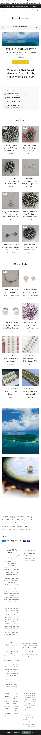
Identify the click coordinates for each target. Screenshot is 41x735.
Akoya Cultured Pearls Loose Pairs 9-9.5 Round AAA (30, 358)
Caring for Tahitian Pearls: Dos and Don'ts (29, 651)
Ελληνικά (15, 709)
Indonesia (15, 701)
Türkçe (16, 716)
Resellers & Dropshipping (9, 523)
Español (5, 536)
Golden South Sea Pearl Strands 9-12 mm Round (30, 391)
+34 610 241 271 (29, 718)
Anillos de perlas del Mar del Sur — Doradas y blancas (11, 676)
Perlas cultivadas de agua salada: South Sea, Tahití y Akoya (11, 635)
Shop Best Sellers (20, 62)
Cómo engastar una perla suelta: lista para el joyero (11, 614)
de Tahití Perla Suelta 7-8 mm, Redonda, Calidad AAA (11, 148)
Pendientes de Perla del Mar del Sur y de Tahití (11, 666)
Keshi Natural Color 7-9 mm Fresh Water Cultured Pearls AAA (30, 325)
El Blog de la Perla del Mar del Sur (29, 656)
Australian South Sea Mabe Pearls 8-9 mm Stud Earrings (11, 325)
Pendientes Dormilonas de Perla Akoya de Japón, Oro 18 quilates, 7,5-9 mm (30, 181)
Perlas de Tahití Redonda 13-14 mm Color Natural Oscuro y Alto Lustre (10, 181)
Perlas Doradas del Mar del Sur (11, 661)
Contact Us (29, 520)
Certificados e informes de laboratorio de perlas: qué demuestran (11, 628)
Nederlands (7, 706)
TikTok (26, 526)
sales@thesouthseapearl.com (29, 721)
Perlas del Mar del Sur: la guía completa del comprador (11, 563)
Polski (15, 711)
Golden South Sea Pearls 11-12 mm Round (11, 391)
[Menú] (4, 10)
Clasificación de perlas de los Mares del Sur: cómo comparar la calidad (11, 587)
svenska (16, 714)
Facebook (32, 725)
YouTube (12, 526)
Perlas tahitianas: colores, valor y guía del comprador (11, 569)
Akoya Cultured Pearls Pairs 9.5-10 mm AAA (10, 358)
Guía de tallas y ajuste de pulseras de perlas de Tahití (11, 609)
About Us (5, 517)
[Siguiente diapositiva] (36, 39)
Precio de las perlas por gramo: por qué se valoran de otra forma (11, 580)
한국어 (16, 694)
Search (29, 523)
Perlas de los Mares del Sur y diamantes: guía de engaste (11, 604)
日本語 (7, 711)
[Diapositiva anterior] (4, 39)
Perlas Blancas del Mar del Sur (11, 657)
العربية (15, 696)
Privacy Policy (16, 520)
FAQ (23, 520)
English (7, 694)
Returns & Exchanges (26, 517)
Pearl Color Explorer (29, 558)
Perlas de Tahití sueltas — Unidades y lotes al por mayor (11, 647)
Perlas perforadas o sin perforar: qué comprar (11, 623)
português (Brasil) (7, 715)
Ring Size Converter (29, 561)
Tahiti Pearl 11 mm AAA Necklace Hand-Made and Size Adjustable (10, 292)
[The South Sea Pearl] (20, 18)
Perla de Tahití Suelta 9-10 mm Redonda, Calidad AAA (30, 247)
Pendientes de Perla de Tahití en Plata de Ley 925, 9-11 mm (10, 247)
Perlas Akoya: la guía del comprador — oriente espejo (11, 574)
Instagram (5, 526)
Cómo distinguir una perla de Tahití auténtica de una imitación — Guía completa (29, 646)
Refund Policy (6, 520)
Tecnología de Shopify (24, 529)
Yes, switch (26, 733)
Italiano (7, 701)
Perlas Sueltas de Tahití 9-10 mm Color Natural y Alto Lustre (30, 214)
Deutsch (7, 704)
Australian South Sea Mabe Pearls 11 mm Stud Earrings (30, 292)
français (7, 709)
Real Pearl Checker (29, 556)
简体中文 (15, 699)
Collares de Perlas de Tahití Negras (11, 653)
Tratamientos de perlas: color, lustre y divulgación (11, 599)
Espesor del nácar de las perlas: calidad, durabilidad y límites (11, 593)
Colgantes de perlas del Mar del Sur (11, 670)
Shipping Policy (14, 517)
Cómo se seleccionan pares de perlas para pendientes (11, 618)
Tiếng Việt (15, 706)
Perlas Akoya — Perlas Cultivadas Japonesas (11, 686)
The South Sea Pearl (11, 529)
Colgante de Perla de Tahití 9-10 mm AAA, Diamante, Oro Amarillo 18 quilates (10, 214)
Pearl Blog (22, 523)
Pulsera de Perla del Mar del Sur (11, 681)
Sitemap (19, 526)
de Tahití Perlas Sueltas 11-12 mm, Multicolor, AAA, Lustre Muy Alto (30, 148)
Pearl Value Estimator (30, 553)
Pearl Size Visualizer (29, 551)
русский (7, 699)
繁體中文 (15, 704)
